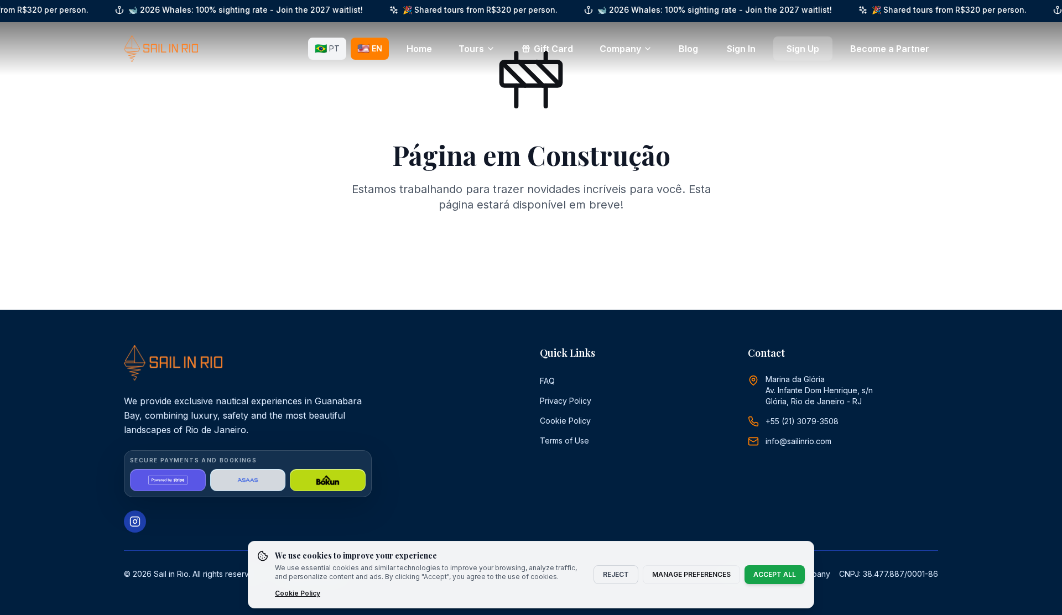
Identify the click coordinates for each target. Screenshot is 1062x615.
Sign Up (803, 48)
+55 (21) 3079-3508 (802, 421)
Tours (471, 48)
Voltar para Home (539, 252)
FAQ (547, 380)
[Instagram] (135, 521)
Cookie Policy (565, 420)
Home (419, 48)
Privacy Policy (565, 400)
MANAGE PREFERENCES (691, 574)
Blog (688, 48)
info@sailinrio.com (798, 441)
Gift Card (553, 48)
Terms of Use (564, 440)
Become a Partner (889, 48)
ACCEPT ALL (774, 574)
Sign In (741, 48)
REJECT (616, 574)
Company (620, 48)
